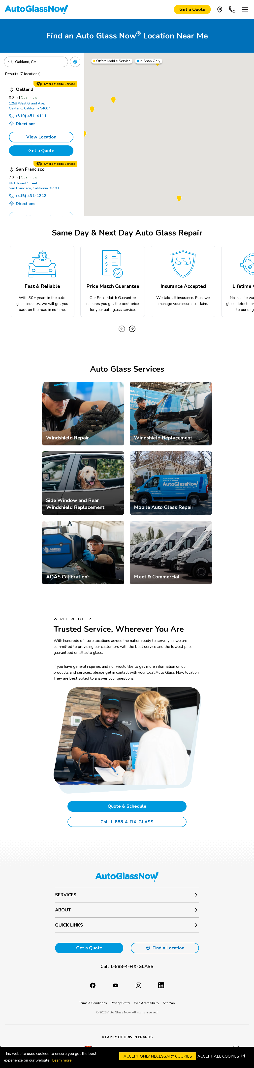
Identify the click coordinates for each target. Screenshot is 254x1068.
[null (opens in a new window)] (161, 985)
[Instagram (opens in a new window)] (138, 985)
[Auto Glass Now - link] (36, 9)
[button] (113, 100)
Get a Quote (41, 151)
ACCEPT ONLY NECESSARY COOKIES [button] (158, 1056)
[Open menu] (245, 9)
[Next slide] (132, 329)
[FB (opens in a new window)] (92, 985)
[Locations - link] (219, 9)
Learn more (62, 1060)
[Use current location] (75, 62)
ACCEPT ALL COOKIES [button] (218, 1056)
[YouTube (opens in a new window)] (115, 985)
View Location (41, 137)
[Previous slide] (122, 329)
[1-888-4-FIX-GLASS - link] (232, 9)
